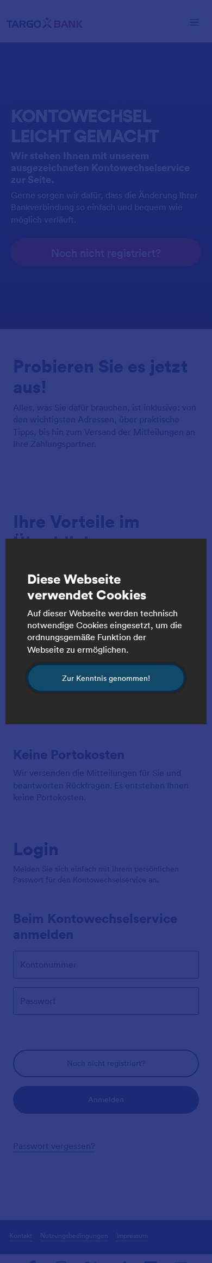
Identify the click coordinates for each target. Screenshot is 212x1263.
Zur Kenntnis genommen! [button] (106, 678)
